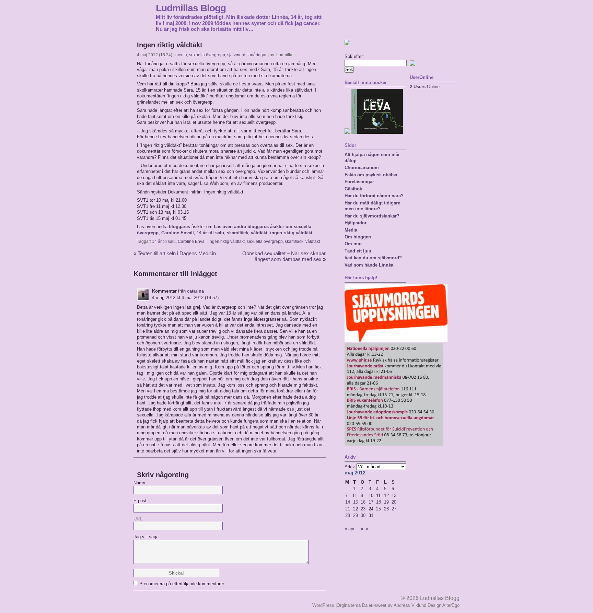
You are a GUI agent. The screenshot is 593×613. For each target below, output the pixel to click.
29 (355, 515)
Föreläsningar (359, 181)
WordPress (323, 605)
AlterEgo (451, 605)
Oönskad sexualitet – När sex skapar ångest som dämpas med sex (284, 256)
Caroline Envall (177, 232)
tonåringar (257, 54)
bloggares (179, 226)
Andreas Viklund (410, 605)
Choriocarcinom (362, 167)
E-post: (140, 500)
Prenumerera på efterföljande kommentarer (181, 583)
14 (347, 502)
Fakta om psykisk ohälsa (371, 174)
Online (425, 86)
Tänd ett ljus (358, 251)
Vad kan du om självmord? (373, 257)
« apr (349, 528)
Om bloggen (358, 236)
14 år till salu (210, 232)
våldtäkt (259, 232)
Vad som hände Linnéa (369, 265)
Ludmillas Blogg (191, 7)
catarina (195, 291)
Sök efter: (354, 56)
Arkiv (350, 466)
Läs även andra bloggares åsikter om (254, 226)
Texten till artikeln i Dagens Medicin (177, 253)
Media (351, 230)
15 (355, 502)
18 (378, 502)
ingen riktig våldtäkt (291, 232)
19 (386, 502)
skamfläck (237, 232)
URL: (138, 518)
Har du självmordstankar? (372, 216)
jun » (363, 528)
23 (363, 508)
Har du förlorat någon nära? (374, 195)
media (181, 54)
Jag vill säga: (146, 536)
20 (394, 502)
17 (371, 502)
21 (347, 508)
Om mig (353, 243)
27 (394, 508)
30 (363, 515)
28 (347, 515)
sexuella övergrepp (207, 54)
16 (363, 502)
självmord (236, 54)
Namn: (140, 482)
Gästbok (353, 188)
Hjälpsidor (356, 222)
